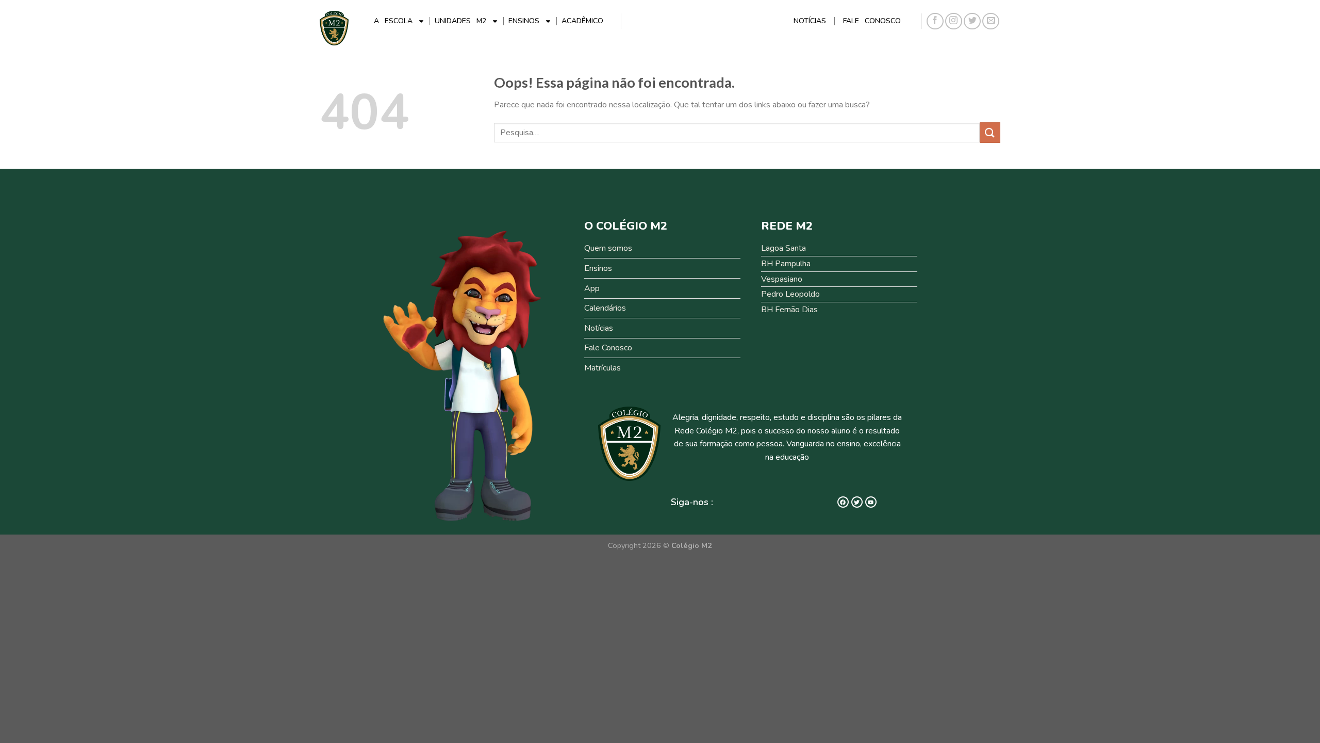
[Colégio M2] (334, 28)
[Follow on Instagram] (953, 21)
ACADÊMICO (582, 21)
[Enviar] (990, 132)
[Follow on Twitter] (972, 21)
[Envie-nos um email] (990, 21)
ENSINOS (523, 21)
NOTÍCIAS (810, 21)
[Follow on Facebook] (935, 21)
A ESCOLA (393, 21)
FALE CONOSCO (872, 21)
